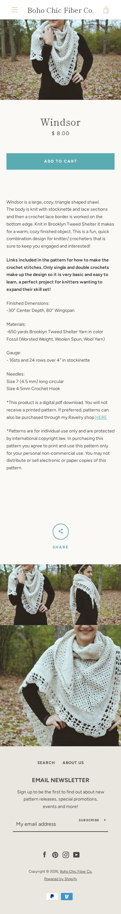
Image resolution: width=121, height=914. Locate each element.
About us (73, 762)
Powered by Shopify (60, 879)
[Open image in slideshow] (60, 59)
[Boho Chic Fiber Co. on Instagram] (66, 854)
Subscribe (89, 820)
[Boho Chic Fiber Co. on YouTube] (76, 854)
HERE (101, 417)
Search (46, 762)
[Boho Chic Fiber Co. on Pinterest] (55, 854)
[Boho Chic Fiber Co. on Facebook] (44, 854)
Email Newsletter (60, 780)
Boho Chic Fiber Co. (60, 9)
